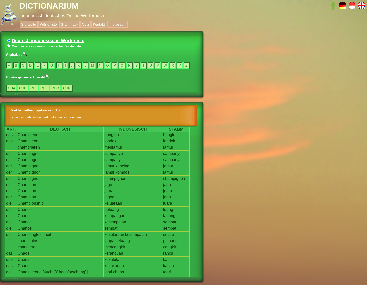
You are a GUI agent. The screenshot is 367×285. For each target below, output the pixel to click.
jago (108, 185)
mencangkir (114, 247)
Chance (25, 209)
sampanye (113, 153)
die (9, 203)
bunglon (111, 135)
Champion (27, 185)
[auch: (48, 272)
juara (108, 191)
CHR (67, 88)
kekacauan (114, 266)
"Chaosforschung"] (71, 272)
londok (110, 141)
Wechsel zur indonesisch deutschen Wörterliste (46, 46)
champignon (115, 178)
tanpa (109, 241)
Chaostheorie (30, 272)
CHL (43, 88)
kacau (168, 266)
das (9, 135)
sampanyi (113, 160)
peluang (111, 209)
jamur (168, 147)
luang (168, 209)
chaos (118, 272)
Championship (31, 203)
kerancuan (113, 253)
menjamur (113, 147)
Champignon (29, 166)
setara (168, 234)
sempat (169, 222)
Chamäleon (28, 135)
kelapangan (114, 216)
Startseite (28, 24)
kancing (122, 166)
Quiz (85, 24)
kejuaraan (113, 203)
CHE (22, 88)
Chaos (23, 253)
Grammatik (69, 24)
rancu (168, 253)
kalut (167, 259)
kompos (122, 172)
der (9, 153)
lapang (169, 216)
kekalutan (113, 259)
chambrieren (29, 147)
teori (108, 272)
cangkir (169, 247)
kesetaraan (114, 234)
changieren (28, 247)
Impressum (117, 24)
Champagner (29, 153)
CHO (55, 88)
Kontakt (99, 24)
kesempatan (115, 222)
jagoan (110, 197)
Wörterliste (48, 24)
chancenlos (28, 241)
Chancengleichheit (34, 234)
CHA (11, 88)
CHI (33, 88)
